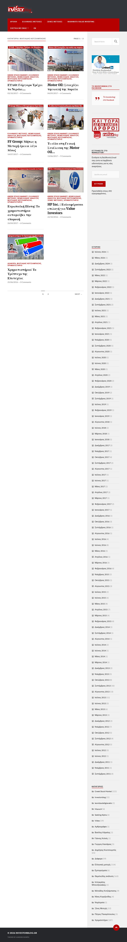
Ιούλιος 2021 (100, 310)
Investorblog (100, 797)
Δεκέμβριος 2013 (102, 668)
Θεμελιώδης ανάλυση (27, 77)
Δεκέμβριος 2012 (102, 721)
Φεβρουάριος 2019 (103, 410)
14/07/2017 (13, 154)
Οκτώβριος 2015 (102, 580)
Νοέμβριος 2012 (102, 727)
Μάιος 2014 (100, 656)
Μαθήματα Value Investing (81, 22)
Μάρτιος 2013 (101, 715)
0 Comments (25, 282)
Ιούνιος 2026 (100, 252)
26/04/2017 (13, 223)
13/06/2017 (53, 156)
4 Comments (65, 217)
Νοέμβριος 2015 (102, 574)
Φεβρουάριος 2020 (103, 381)
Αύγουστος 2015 (102, 586)
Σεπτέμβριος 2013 (103, 685)
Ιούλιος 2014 (100, 645)
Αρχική (13, 22)
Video (97, 820)
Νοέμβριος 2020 (102, 340)
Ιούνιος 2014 (100, 650)
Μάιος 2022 (100, 275)
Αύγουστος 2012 (102, 744)
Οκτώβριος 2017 (102, 457)
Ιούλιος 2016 (100, 539)
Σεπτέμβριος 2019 (103, 398)
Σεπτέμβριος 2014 (103, 633)
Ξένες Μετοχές (54, 22)
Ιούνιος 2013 (100, 703)
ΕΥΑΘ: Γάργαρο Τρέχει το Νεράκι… (25, 87)
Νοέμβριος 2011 (102, 768)
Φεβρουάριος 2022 (103, 287)
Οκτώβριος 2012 (102, 732)
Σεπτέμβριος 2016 (103, 527)
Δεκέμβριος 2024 (102, 263)
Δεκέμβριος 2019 (102, 387)
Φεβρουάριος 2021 (103, 328)
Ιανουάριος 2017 (102, 510)
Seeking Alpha (101, 815)
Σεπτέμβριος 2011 (103, 774)
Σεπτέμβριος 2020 (103, 345)
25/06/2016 (13, 282)
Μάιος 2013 (100, 709)
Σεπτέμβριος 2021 (103, 304)
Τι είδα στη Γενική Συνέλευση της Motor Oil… (63, 147)
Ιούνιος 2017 (100, 480)
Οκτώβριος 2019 (102, 392)
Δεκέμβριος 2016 (102, 516)
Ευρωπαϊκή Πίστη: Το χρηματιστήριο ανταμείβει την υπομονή (24, 212)
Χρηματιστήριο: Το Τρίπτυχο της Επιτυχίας (22, 274)
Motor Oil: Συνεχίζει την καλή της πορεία (63, 87)
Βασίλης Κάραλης (102, 832)
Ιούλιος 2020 (100, 357)
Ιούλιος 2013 (100, 697)
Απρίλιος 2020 (101, 375)
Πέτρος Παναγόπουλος (105, 914)
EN (35, 28)
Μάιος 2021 (100, 316)
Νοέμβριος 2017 (102, 451)
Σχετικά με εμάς (18, 28)
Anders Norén (22, 937)
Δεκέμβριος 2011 (102, 762)
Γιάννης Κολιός (101, 838)
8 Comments (25, 93)
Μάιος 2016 (100, 551)
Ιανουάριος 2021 (102, 334)
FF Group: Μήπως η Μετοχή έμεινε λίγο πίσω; (22, 146)
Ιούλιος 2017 (100, 474)
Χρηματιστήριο (15, 81)
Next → (78, 294)
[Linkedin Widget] (105, 74)
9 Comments (65, 156)
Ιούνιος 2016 (100, 545)
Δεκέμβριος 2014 (102, 627)
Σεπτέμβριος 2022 (103, 269)
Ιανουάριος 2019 (102, 416)
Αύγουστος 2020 (102, 351)
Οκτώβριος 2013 (102, 680)
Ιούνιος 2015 (100, 598)
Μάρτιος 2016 (101, 562)
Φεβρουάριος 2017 (103, 504)
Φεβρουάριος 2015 (103, 621)
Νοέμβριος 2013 (102, 674)
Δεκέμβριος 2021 (102, 299)
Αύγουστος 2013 (102, 691)
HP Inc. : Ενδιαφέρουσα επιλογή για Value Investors (65, 208)
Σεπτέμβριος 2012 (103, 738)
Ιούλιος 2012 (100, 750)
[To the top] (116, 928)
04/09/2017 (53, 93)
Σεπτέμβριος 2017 (103, 463)
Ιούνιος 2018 (100, 428)
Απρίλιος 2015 (101, 609)
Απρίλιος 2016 (101, 557)
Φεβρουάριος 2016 (103, 568)
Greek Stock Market (18, 75)
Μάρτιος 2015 (101, 615)
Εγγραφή (98, 184)
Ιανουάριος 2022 (102, 293)
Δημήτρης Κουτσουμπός (105, 850)
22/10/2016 (53, 217)
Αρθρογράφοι (101, 826)
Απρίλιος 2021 (101, 322)
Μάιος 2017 (100, 486)
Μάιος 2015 (100, 603)
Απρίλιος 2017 (101, 492)
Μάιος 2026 (100, 258)
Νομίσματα (99, 902)
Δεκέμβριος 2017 (102, 445)
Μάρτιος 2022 (101, 281)
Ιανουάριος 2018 (102, 439)
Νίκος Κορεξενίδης (103, 896)
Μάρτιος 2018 (101, 433)
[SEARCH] (115, 41)
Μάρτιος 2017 (101, 498)
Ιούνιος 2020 (100, 363)
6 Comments (65, 93)
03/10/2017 (13, 93)
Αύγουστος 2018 (102, 422)
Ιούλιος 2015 (100, 592)
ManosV (98, 809)
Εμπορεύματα (101, 870)
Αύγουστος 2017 (102, 469)
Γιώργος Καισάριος (103, 844)
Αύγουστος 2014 (102, 639)
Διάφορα (12, 263)
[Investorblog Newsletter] (105, 138)
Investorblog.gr (26, 933)
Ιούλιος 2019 (100, 404)
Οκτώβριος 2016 (102, 521)
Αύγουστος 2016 (102, 533)
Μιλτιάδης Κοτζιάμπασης (20, 79)
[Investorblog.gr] (63, 9)
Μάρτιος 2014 (101, 662)
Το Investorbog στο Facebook (102, 87)
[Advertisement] (107, 220)
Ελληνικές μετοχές (32, 22)
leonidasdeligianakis (103, 803)
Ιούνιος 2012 (100, 756)
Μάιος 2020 (100, 369)
